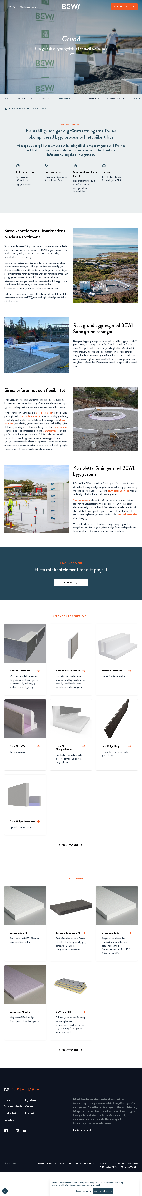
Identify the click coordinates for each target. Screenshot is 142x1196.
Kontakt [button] (69, 582)
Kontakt (29, 1113)
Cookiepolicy (66, 1163)
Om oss (29, 1106)
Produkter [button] (23, 98)
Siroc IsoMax (60, 427)
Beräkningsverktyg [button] (115, 98)
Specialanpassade (82, 500)
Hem (6, 98)
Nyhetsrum (31, 1100)
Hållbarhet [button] (90, 98)
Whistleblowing (108, 1167)
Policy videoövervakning (124, 1163)
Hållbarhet (10, 1113)
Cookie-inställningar (83, 1191)
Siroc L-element (44, 413)
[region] (94, 1186)
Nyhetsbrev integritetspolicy (92, 1163)
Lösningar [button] (43, 98)
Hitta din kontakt (82, 1130)
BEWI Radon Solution (119, 490)
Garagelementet (51, 431)
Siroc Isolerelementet (30, 416)
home (6, 108)
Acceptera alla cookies (103, 1191)
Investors (9, 1120)
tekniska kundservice (126, 514)
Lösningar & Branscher (23, 109)
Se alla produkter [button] (68, 844)
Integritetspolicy (46, 1163)
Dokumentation (66, 98)
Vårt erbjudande (13, 1106)
